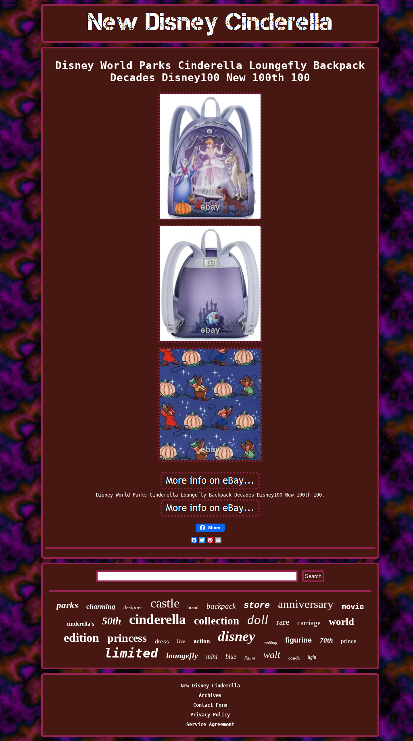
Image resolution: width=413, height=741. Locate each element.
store (257, 606)
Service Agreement (210, 724)
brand (193, 607)
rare (282, 622)
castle (164, 603)
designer (132, 607)
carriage (309, 623)
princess (127, 638)
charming (100, 606)
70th (326, 640)
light (312, 657)
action (202, 641)
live (181, 641)
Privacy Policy (210, 715)
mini (211, 656)
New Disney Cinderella (210, 686)
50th (111, 621)
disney (236, 636)
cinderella (157, 619)
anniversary (306, 603)
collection (216, 621)
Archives (210, 695)
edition (81, 637)
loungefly (182, 655)
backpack (221, 606)
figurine (298, 640)
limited (131, 653)
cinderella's (80, 624)
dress (162, 641)
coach (294, 657)
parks (67, 605)
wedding (270, 642)
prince (349, 641)
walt (271, 654)
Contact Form (210, 705)
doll (257, 619)
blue (230, 656)
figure (249, 657)
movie (353, 606)
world (341, 621)
